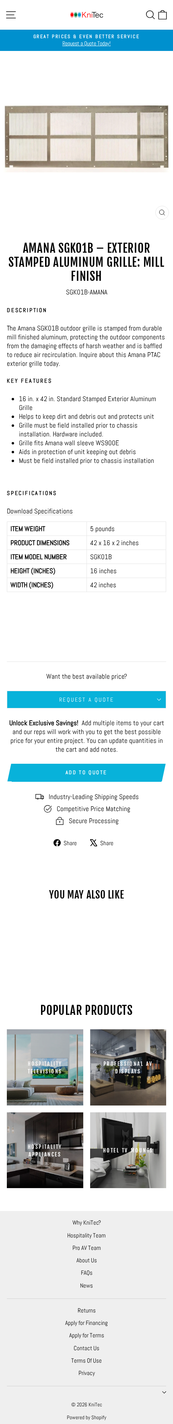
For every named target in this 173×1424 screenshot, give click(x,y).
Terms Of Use (86, 1360)
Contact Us (86, 1348)
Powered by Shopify (86, 1417)
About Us (86, 1260)
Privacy (86, 1373)
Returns (87, 1310)
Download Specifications (40, 511)
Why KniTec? (86, 1222)
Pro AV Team (86, 1248)
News (86, 1285)
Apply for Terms (86, 1335)
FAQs (87, 1272)
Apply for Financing (86, 1323)
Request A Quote (86, 699)
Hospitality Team (86, 1235)
